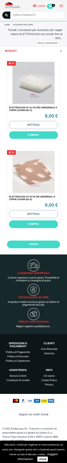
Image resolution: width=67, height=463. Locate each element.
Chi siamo (49, 376)
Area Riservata (49, 349)
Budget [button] (11, 50)
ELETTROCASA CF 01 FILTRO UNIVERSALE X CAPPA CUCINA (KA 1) (33, 108)
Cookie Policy (49, 380)
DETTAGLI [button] (33, 124)
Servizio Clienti (18, 376)
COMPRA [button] (33, 135)
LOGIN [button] (40, 6)
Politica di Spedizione (18, 361)
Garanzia (49, 353)
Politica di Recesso (18, 356)
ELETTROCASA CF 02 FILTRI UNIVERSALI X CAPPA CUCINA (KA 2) (32, 198)
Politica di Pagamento (18, 352)
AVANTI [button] (33, 244)
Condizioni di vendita (18, 380)
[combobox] (48, 42)
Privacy (49, 384)
